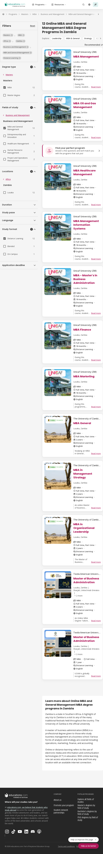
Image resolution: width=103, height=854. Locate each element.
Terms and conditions (66, 846)
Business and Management (18, 115)
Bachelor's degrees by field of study (87, 812)
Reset (32, 25)
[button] (7, 35)
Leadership (56, 38)
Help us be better (88, 846)
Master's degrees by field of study (86, 806)
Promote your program (64, 805)
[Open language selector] (89, 4)
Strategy (88, 38)
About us (57, 800)
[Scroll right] (98, 14)
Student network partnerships (61, 811)
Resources (59, 4)
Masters (9, 74)
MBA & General (73, 38)
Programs (39, 4)
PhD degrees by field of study (88, 818)
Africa (8, 179)
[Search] (83, 4)
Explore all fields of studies (86, 800)
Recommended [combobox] (92, 44)
